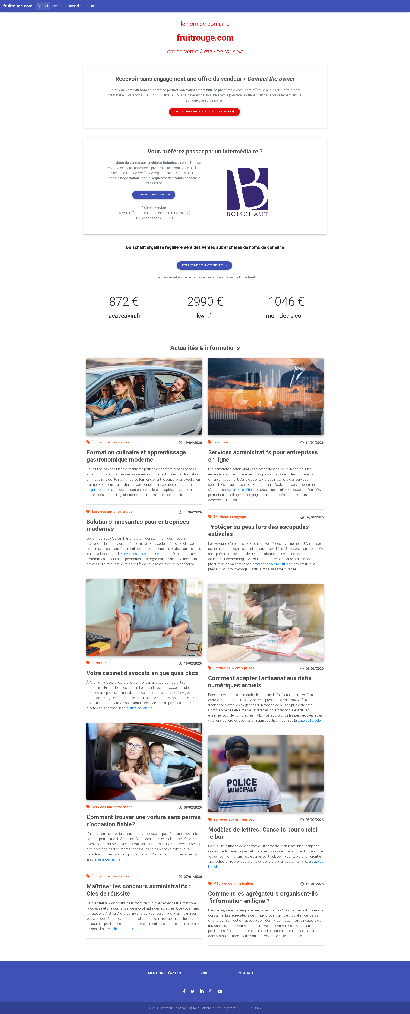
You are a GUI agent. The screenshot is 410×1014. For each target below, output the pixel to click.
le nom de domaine (205, 24)
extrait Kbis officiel (241, 490)
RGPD (205, 973)
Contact (245, 973)
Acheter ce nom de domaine (73, 6)
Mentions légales (164, 973)
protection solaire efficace (273, 564)
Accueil (44, 6)
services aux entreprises (142, 554)
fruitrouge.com (205, 38)
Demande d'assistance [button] (152, 194)
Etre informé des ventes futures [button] (202, 265)
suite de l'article (140, 708)
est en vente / (205, 51)
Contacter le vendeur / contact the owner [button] (202, 111)
